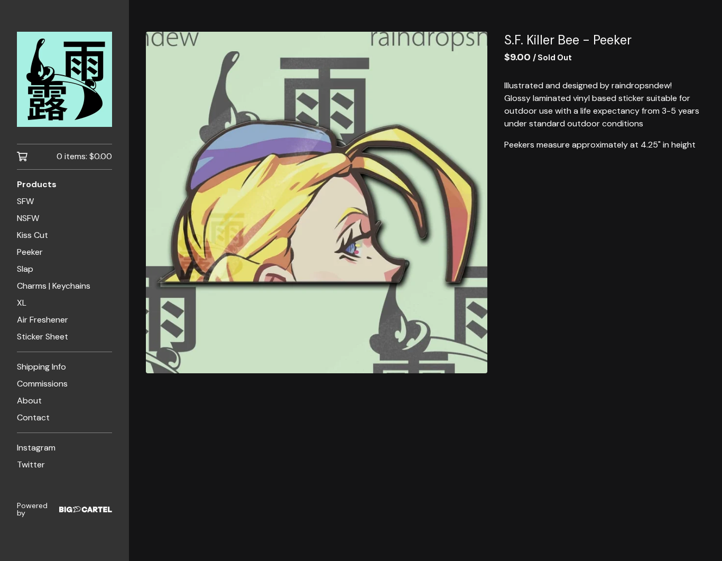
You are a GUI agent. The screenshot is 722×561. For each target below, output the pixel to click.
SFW (25, 201)
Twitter (31, 464)
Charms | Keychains (53, 285)
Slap (25, 268)
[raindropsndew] (64, 79)
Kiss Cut (32, 235)
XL (21, 302)
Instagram (36, 447)
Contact (33, 417)
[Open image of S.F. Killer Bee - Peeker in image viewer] (316, 202)
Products (37, 184)
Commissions (42, 383)
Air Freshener (42, 319)
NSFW (28, 218)
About (29, 400)
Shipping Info (41, 366)
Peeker (30, 251)
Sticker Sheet (42, 336)
